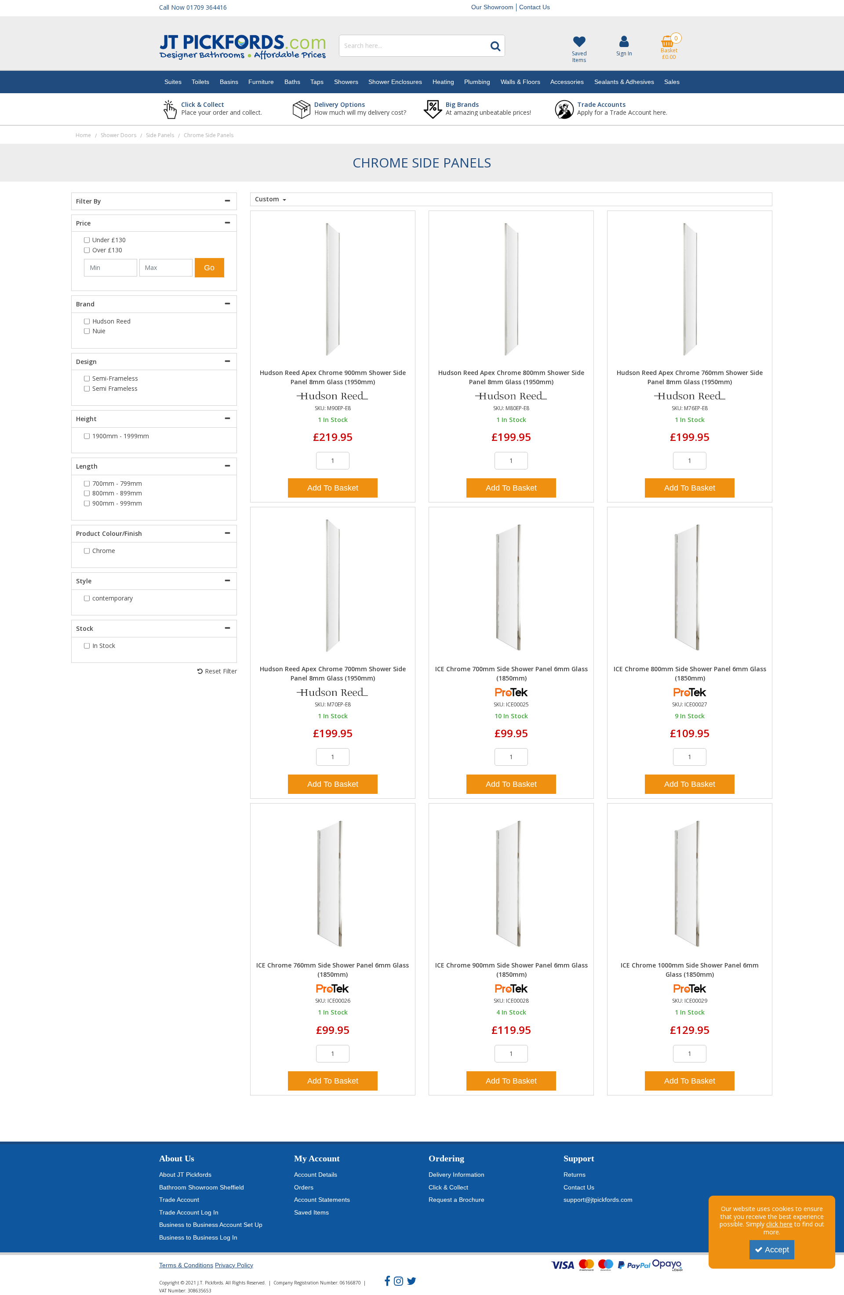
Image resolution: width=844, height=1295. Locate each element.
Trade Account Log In (188, 1212)
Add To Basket (332, 488)
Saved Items (311, 1212)
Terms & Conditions (186, 1265)
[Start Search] (495, 46)
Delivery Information (456, 1174)
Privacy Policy (234, 1265)
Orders (303, 1187)
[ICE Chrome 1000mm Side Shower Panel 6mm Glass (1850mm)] (690, 881)
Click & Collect (448, 1187)
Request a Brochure (456, 1199)
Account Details (315, 1174)
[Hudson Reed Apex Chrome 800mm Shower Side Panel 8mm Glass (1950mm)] (511, 288)
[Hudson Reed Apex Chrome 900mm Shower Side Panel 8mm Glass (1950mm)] (332, 288)
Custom (268, 199)
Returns (575, 1174)
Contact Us (534, 7)
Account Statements (322, 1199)
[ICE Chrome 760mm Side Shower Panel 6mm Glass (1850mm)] (332, 881)
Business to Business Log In (198, 1237)
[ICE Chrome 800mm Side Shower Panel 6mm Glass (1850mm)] (690, 585)
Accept (777, 1249)
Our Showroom (492, 7)
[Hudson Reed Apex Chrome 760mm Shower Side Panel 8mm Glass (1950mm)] (690, 288)
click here (779, 1224)
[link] (387, 1281)
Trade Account (179, 1199)
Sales (672, 81)
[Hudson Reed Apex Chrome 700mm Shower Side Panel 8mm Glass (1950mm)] (332, 585)
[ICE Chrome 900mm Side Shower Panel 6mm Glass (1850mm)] (511, 881)
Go (209, 267)
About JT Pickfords (185, 1174)
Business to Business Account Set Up (210, 1224)
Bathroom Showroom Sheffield (201, 1187)
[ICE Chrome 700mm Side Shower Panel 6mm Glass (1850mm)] (511, 585)
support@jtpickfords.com (598, 1199)
